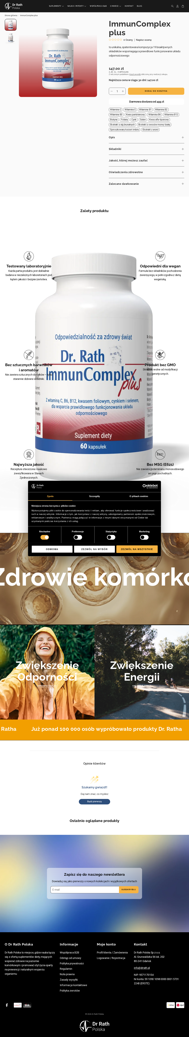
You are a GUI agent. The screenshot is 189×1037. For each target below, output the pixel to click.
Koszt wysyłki (135, 74)
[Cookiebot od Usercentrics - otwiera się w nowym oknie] (145, 486)
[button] (172, 6)
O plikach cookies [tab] (138, 496)
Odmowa (52, 549)
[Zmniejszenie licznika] (111, 91)
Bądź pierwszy (94, 801)
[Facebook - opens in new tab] (7, 1005)
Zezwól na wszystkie (137, 549)
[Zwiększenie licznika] (123, 91)
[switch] (78, 537)
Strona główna (11, 15)
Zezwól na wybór (94, 549)
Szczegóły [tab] (94, 496)
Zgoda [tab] (50, 496)
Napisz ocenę (144, 40)
